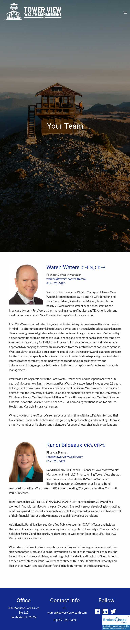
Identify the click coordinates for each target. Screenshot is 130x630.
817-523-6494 (55, 283)
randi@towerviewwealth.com (64, 456)
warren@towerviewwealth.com (66, 279)
